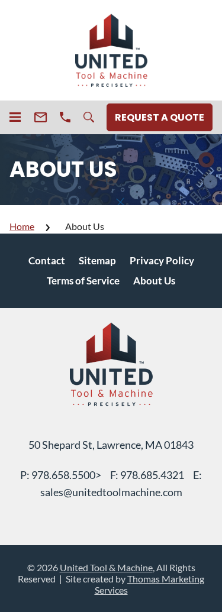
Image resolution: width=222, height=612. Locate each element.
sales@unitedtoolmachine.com (111, 491)
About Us (154, 280)
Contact (46, 260)
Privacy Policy (162, 260)
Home (21, 226)
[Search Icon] (88, 117)
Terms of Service (83, 280)
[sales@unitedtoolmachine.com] (40, 117)
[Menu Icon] (15, 117)
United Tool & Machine (106, 567)
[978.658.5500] (65, 117)
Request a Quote (159, 117)
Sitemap (97, 260)
